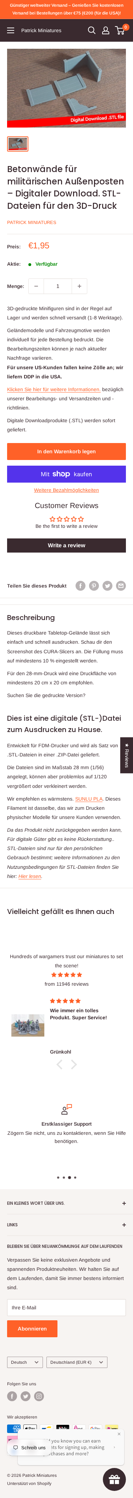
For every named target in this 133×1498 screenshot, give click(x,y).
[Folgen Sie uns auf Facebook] (12, 1396)
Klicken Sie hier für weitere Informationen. (54, 389)
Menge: (15, 286)
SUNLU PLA (88, 799)
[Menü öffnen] (10, 30)
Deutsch (19, 1362)
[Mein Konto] (105, 30)
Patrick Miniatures (31, 222)
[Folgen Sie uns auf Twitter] (26, 1396)
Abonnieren (32, 1329)
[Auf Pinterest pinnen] (94, 586)
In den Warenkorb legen (66, 451)
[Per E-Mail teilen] (121, 586)
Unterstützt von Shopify (29, 1483)
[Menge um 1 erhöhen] (79, 286)
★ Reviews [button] (127, 755)
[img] (66, 974)
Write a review (66, 545)
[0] (120, 30)
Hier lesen (29, 876)
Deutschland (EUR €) (71, 1362)
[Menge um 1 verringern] (36, 286)
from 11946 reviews (67, 984)
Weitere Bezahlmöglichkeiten (66, 490)
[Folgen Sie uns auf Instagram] (39, 1396)
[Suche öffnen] (92, 30)
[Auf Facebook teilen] (80, 586)
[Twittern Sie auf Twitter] (107, 586)
